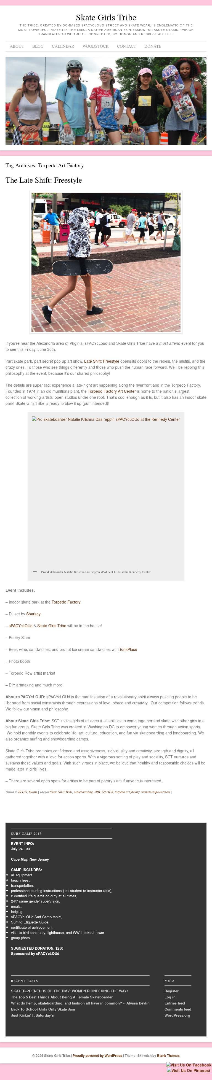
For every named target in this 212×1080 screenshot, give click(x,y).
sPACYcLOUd (103, 792)
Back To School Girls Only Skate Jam (43, 1009)
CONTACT (126, 46)
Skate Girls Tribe (106, 17)
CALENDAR (63, 46)
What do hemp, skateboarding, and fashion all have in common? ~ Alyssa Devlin (80, 1003)
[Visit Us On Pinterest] (188, 1070)
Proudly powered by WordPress (97, 1055)
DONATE (152, 46)
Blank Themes (168, 1055)
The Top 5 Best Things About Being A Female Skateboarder (62, 997)
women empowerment (155, 792)
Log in (170, 997)
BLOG (38, 46)
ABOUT (17, 46)
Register (172, 990)
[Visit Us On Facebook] (188, 1065)
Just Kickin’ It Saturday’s (32, 1015)
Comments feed (178, 1009)
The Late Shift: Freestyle (44, 179)
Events (33, 792)
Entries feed (175, 1003)
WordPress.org (177, 1015)
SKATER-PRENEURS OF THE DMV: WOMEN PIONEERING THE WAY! (69, 990)
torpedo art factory (127, 792)
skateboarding (83, 792)
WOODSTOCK (96, 46)
